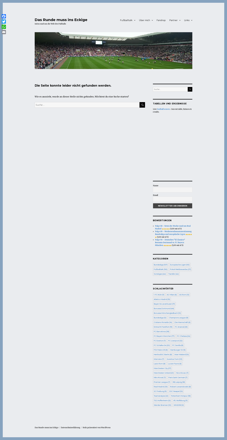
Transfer (173, 274)
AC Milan (172, 295)
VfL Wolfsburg (180, 400)
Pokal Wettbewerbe (180, 269)
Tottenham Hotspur (181, 396)
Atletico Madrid (162, 299)
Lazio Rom (159, 364)
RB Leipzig (179, 382)
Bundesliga (160, 265)
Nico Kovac (182, 373)
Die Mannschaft (182, 322)
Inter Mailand (182, 354)
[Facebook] (3, 16)
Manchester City (162, 368)
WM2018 (179, 405)
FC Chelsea (183, 336)
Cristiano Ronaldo (163, 322)
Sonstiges (160, 274)
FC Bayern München (164, 336)
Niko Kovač (160, 377)
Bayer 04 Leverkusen (164, 304)
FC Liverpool (175, 341)
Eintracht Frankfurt (163, 327)
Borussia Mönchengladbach (167, 313)
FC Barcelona (161, 331)
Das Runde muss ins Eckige (61, 19)
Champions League (178, 318)
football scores (163, 109)
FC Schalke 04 (162, 345)
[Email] (3, 32)
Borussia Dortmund (164, 308)
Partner (173, 20)
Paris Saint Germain (177, 377)
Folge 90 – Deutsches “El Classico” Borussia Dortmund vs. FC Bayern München (170, 242)
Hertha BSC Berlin (163, 354)
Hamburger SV (177, 350)
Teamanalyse (161, 396)
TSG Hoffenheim (162, 400)
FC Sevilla (177, 345)
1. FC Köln (159, 295)
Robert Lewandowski (180, 387)
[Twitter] (3, 21)
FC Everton (160, 341)
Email (155, 195)
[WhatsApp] (3, 26)
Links (186, 20)
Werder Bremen (162, 405)
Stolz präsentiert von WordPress (96, 427)
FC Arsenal (181, 327)
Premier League (162, 382)
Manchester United (164, 373)
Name (155, 185)
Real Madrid (160, 387)
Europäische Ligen (179, 265)
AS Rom (184, 295)
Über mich (144, 20)
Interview (159, 359)
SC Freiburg (160, 391)
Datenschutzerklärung (70, 427)
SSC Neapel (176, 391)
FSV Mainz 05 (161, 350)
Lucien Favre (174, 364)
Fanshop (161, 20)
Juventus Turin (174, 359)
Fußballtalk (126, 20)
